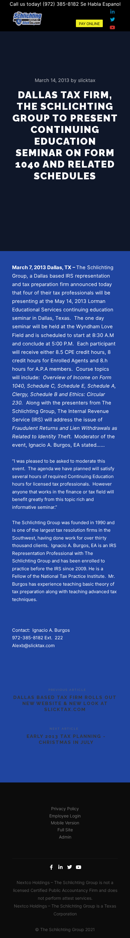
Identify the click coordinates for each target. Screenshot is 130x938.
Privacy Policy (65, 808)
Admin (65, 836)
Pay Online (89, 23)
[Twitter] (112, 20)
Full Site (65, 829)
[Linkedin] (112, 12)
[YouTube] (112, 27)
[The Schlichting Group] (27, 18)
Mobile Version (65, 822)
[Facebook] (51, 867)
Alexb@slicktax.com (33, 645)
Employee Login (65, 815)
